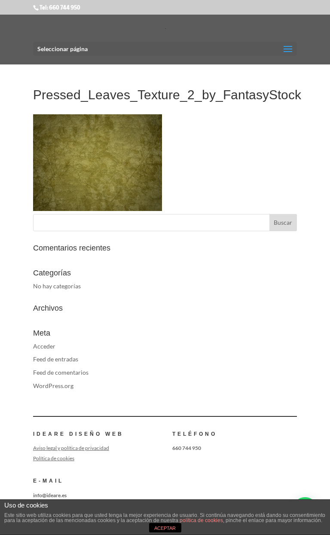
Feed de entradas (55, 359)
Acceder (44, 346)
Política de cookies (53, 458)
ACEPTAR (165, 528)
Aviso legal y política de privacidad (71, 448)
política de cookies (201, 520)
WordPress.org (53, 385)
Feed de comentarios (61, 372)
